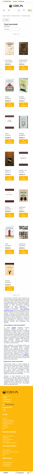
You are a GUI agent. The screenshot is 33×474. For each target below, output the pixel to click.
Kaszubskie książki (26, 15)
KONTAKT (5, 425)
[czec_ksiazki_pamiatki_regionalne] (16, 392)
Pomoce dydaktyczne (8, 420)
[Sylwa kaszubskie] (9, 232)
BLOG (4, 428)
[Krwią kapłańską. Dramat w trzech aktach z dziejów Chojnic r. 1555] (23, 48)
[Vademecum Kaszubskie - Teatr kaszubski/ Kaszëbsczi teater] (23, 232)
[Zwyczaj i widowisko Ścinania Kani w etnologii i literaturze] (9, 269)
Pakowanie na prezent (8, 422)
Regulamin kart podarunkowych (11, 451)
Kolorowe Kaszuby (7, 423)
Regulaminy (6, 437)
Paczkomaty (6, 453)
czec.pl (14, 327)
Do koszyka (9, 67)
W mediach (5, 427)
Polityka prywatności (8, 436)
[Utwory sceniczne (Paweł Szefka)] (9, 122)
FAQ (4, 455)
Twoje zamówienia (7, 462)
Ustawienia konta (7, 464)
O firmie (5, 418)
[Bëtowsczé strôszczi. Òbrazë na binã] (9, 159)
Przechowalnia (6, 465)
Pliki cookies (6, 441)
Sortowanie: (7, 26)
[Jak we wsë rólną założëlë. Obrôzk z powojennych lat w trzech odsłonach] (9, 48)
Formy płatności (7, 450)
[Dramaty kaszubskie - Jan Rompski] (9, 196)
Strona (14, 34)
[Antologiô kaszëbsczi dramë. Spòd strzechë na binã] (23, 122)
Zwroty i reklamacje (8, 439)
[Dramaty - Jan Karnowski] (23, 159)
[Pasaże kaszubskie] (9, 85)
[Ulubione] (19, 10)
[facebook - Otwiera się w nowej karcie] (4, 410)
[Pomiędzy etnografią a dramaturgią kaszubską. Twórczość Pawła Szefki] (23, 85)
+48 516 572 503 (9, 404)
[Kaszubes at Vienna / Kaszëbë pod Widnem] (23, 196)
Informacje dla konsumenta (10, 442)
